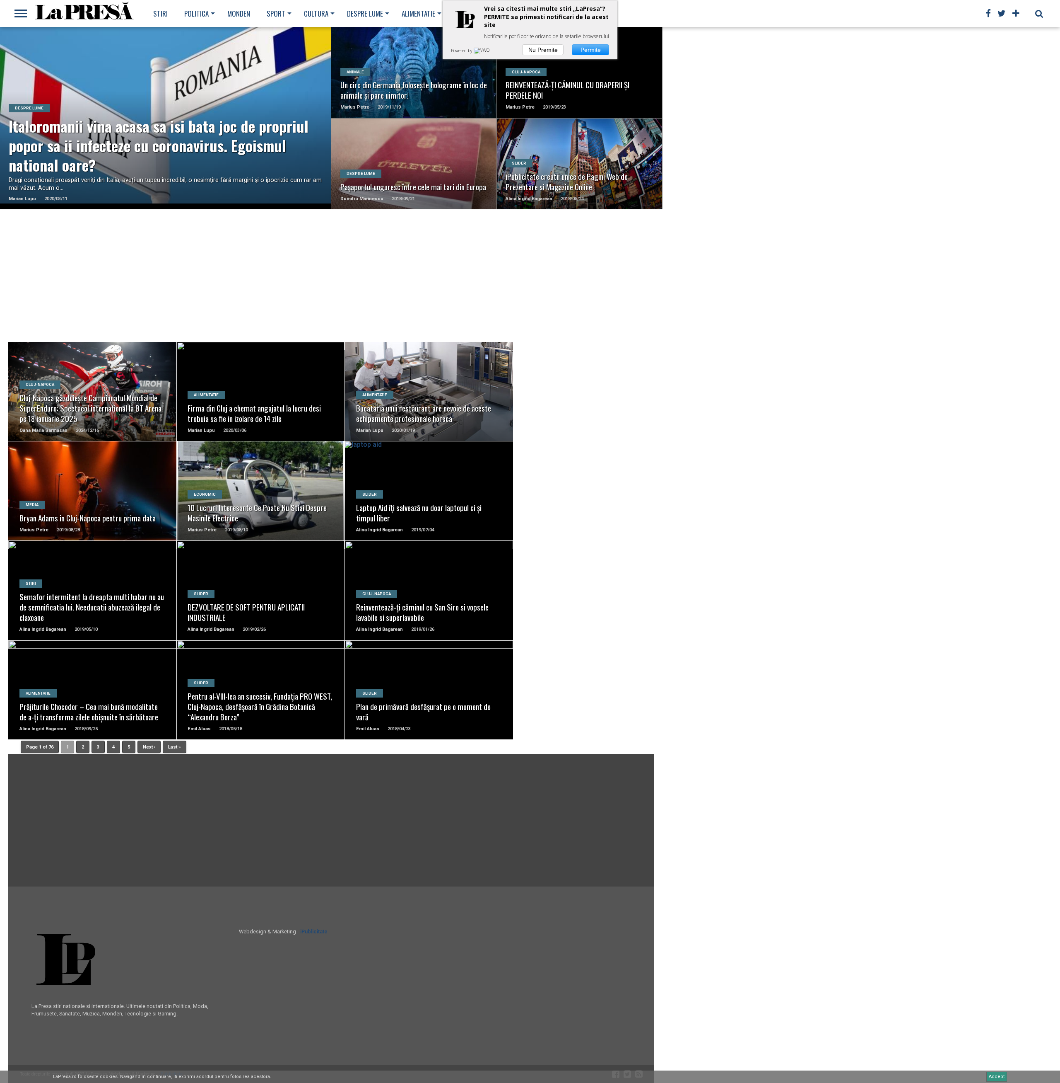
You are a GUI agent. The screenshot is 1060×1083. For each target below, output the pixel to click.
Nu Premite (543, 49)
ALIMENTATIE (418, 13)
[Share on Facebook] (148, 128)
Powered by (462, 50)
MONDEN (238, 13)
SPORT (276, 13)
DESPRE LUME (365, 13)
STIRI (160, 13)
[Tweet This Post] (165, 128)
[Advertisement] (331, 276)
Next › (149, 747)
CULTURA (316, 13)
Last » (174, 747)
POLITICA (196, 13)
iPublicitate (314, 931)
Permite (591, 49)
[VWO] (482, 50)
